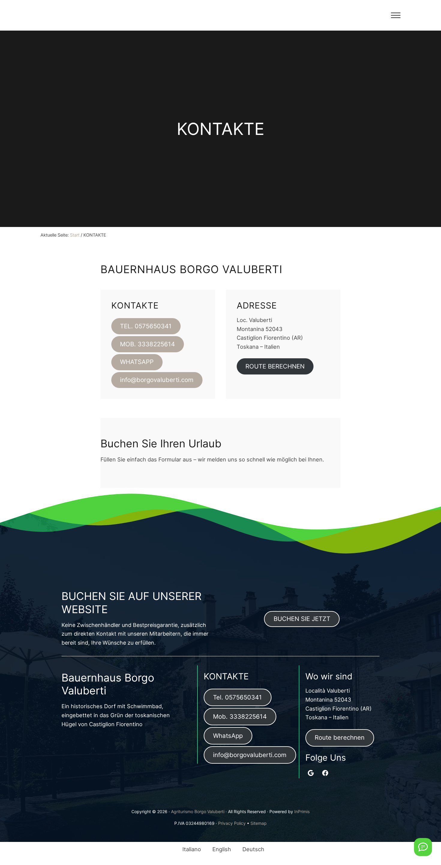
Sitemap (258, 823)
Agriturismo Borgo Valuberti (197, 811)
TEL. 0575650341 (146, 326)
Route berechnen (339, 737)
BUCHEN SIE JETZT (302, 618)
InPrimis (302, 811)
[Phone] (423, 847)
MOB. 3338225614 (147, 344)
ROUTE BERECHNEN (274, 366)
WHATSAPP (137, 361)
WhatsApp (228, 735)
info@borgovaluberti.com (157, 379)
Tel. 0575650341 (237, 697)
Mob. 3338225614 (240, 716)
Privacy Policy (232, 823)
